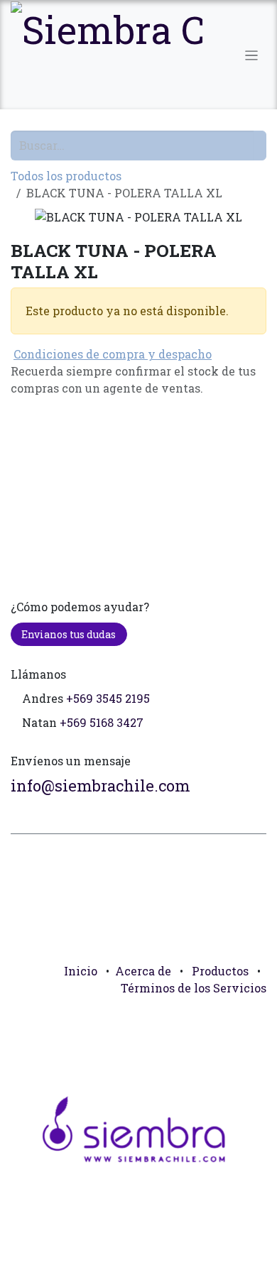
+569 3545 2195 (108, 698)
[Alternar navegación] (252, 54)
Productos (220, 970)
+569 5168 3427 (101, 722)
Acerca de (143, 970)
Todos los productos (66, 175)
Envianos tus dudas (68, 634)
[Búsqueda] (260, 145)
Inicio (80, 970)
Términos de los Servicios (193, 987)
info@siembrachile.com (100, 785)
